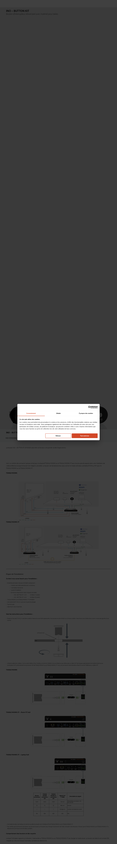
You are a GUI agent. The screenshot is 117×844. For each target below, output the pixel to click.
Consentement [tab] (31, 413)
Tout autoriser (84, 435)
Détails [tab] (58, 413)
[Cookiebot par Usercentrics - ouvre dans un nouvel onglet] (90, 407)
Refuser (58, 435)
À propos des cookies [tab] (86, 413)
